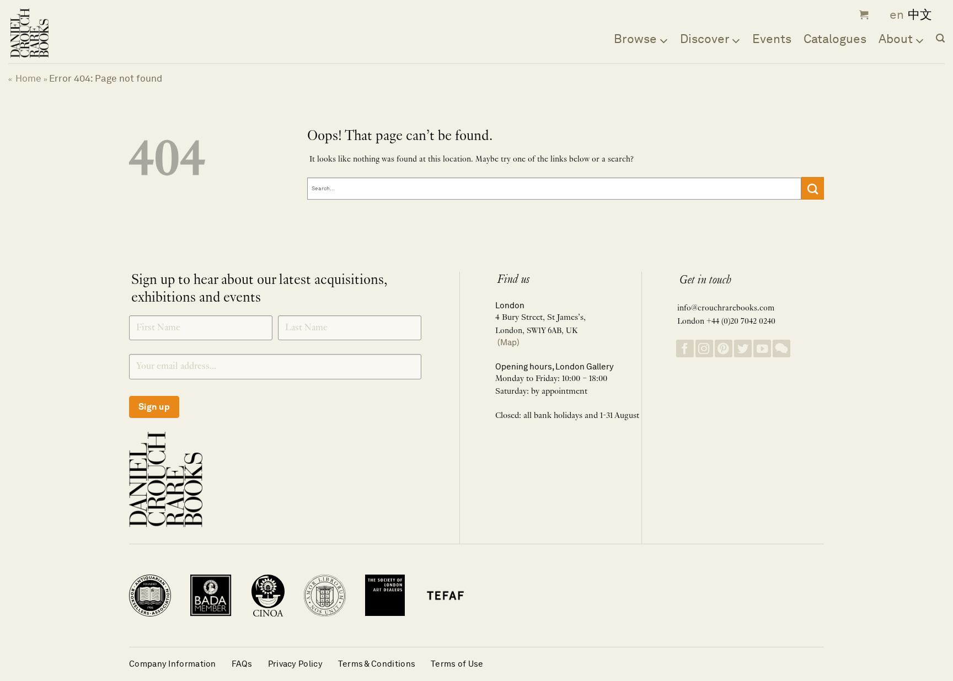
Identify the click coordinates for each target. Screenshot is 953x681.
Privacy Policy (295, 663)
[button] (862, 15)
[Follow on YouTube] (762, 349)
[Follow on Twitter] (743, 349)
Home (28, 78)
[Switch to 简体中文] (920, 15)
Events (771, 38)
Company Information (172, 663)
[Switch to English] (893, 15)
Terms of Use (457, 663)
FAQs (242, 663)
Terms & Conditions (376, 663)
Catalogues (835, 38)
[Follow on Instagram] (704, 349)
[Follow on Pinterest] (723, 349)
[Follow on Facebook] (685, 349)
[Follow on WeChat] (781, 349)
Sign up (154, 406)
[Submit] (812, 188)
